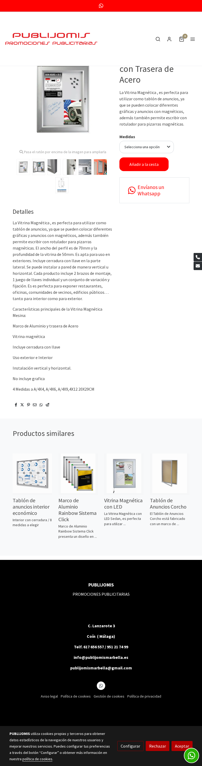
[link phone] (198, 257)
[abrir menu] (192, 39)
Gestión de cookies (109, 696)
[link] (51, 39)
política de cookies (37, 759)
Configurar (130, 746)
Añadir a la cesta (144, 164)
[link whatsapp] (101, 5)
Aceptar (182, 746)
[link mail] (198, 266)
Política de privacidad (144, 696)
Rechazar (157, 746)
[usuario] (169, 39)
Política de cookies (76, 696)
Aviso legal (49, 696)
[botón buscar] (158, 39)
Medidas (127, 136)
